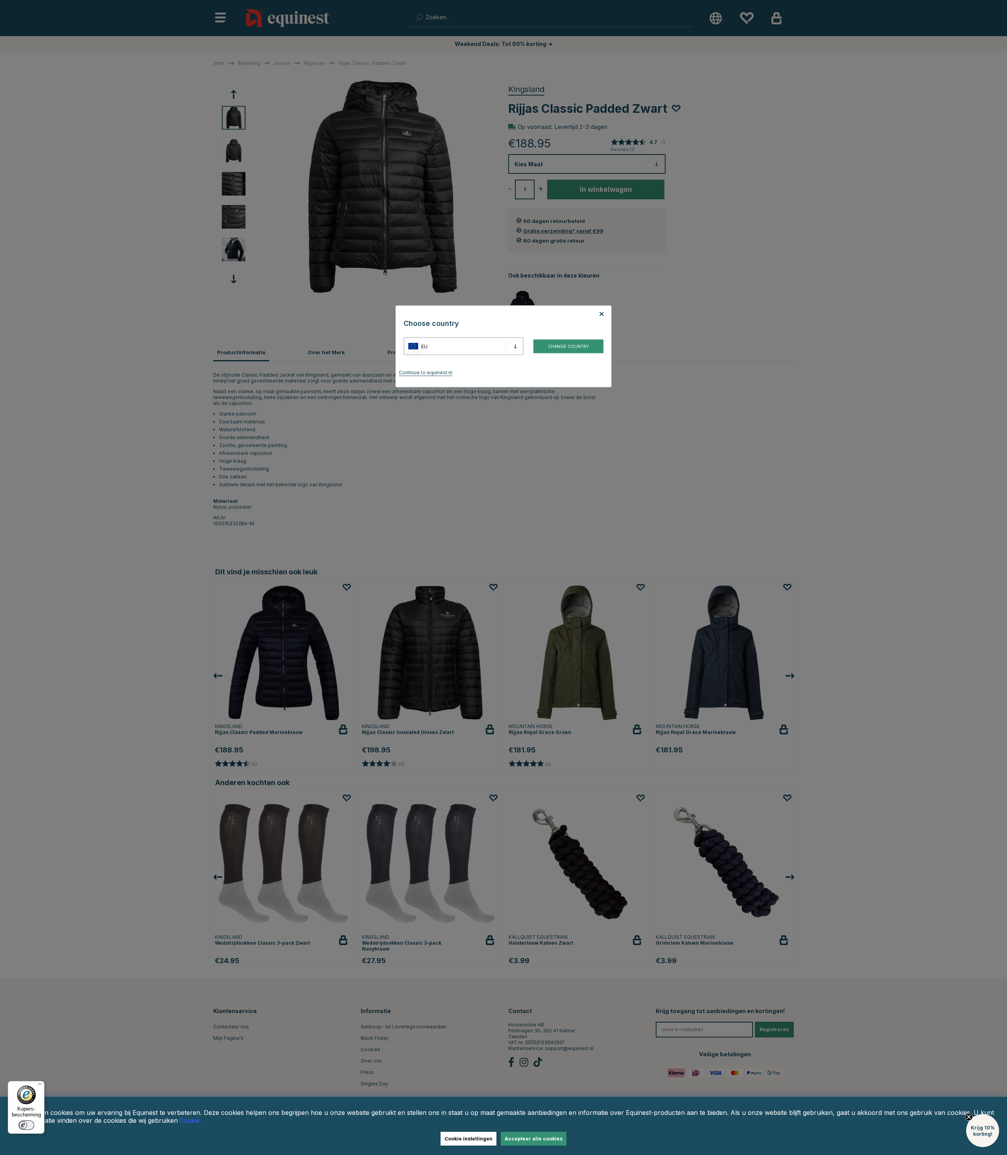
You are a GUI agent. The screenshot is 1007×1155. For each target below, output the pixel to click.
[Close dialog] (693, 486)
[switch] (26, 1125)
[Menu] (39, 1086)
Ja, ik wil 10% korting (601, 606)
